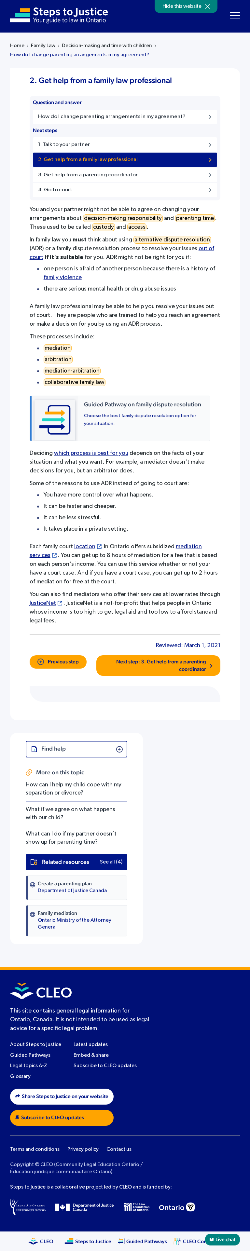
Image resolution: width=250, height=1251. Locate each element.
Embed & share (91, 1055)
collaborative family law (74, 382)
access (137, 227)
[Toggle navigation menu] (235, 15)
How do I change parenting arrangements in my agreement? (79, 55)
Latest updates (91, 1044)
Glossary (20, 1076)
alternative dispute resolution (172, 240)
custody (103, 227)
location (84, 547)
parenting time (195, 218)
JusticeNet (43, 603)
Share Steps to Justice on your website (65, 1096)
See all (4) (111, 862)
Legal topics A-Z (28, 1066)
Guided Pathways (30, 1055)
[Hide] (207, 6)
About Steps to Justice (35, 1044)
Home (17, 45)
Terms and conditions (35, 1149)
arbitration (58, 359)
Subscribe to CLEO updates (105, 1066)
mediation (58, 348)
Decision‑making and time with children (107, 45)
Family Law (43, 45)
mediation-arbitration (72, 371)
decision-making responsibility (123, 218)
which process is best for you (91, 453)
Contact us (119, 1149)
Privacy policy (83, 1149)
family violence (63, 277)
